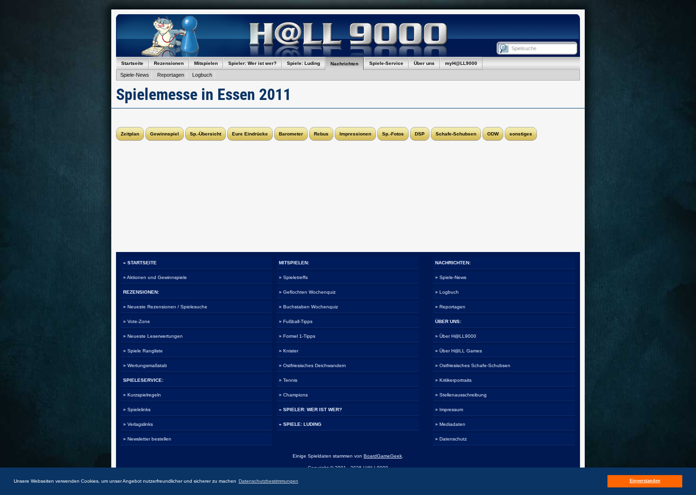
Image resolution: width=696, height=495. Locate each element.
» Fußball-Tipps (295, 321)
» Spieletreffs (293, 277)
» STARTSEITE (140, 262)
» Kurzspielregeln (142, 394)
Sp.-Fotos (393, 133)
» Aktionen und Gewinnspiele (155, 277)
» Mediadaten (450, 424)
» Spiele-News (450, 277)
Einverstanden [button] (645, 480)
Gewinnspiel (164, 133)
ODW (493, 133)
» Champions (293, 394)
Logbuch (202, 75)
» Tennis (288, 380)
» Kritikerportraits (453, 380)
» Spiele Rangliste (143, 350)
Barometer (291, 133)
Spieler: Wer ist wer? (252, 63)
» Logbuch (447, 292)
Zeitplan (130, 133)
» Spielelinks (137, 409)
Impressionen (355, 133)
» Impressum (449, 409)
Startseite (132, 63)
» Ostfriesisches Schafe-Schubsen (472, 365)
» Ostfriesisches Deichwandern (312, 365)
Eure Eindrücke (250, 133)
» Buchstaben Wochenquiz (308, 306)
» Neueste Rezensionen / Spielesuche (165, 306)
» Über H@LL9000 (455, 336)
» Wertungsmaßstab (145, 365)
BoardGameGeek (383, 456)
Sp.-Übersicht (205, 133)
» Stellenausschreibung (461, 394)
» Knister (288, 350)
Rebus (321, 133)
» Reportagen (450, 306)
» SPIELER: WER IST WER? (310, 409)
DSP (420, 133)
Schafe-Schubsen (456, 133)
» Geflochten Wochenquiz (307, 292)
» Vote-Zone (136, 321)
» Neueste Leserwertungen (153, 336)
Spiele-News (134, 75)
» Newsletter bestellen (147, 438)
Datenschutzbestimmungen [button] (268, 481)
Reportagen (170, 75)
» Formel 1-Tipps (297, 336)
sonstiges (520, 133)
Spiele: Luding (303, 63)
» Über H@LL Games (458, 350)
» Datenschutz (451, 438)
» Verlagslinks (138, 424)
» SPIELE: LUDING (300, 424)
